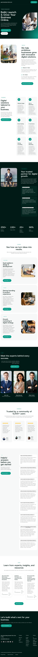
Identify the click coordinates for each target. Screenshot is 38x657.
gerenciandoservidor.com (6, 2)
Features (27, 644)
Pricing (27, 645)
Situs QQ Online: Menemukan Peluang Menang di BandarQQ (6, 577)
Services (27, 642)
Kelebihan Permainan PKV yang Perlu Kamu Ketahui (18, 577)
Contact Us (20, 642)
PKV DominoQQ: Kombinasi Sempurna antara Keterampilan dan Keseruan (31, 578)
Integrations (35, 645)
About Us (20, 637)
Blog (19, 640)
